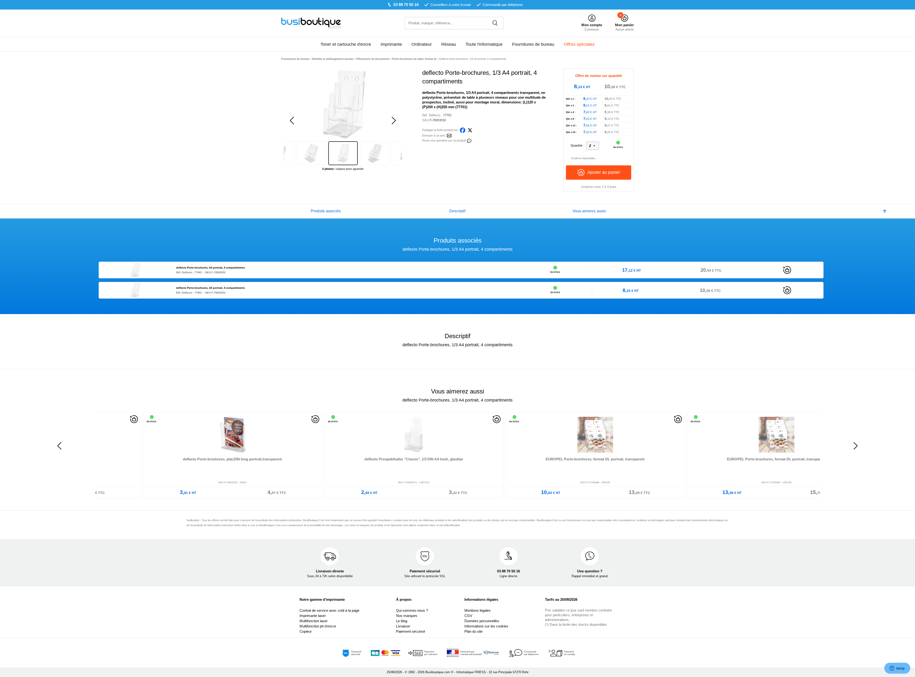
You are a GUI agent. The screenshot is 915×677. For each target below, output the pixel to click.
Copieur (306, 631)
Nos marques (406, 616)
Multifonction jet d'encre (318, 626)
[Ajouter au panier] (787, 270)
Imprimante (391, 44)
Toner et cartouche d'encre (345, 44)
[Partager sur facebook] (462, 130)
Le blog (401, 621)
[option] (343, 104)
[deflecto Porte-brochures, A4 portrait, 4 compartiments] (135, 270)
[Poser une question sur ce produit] (469, 140)
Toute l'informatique (484, 44)
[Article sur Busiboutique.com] (449, 135)
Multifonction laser (314, 621)
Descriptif (457, 211)
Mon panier (624, 25)
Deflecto (434, 115)
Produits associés (326, 211)
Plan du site (473, 631)
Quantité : (577, 145)
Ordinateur (422, 44)
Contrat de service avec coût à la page (329, 610)
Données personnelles (481, 621)
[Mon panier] (624, 18)
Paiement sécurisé (410, 631)
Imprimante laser (313, 616)
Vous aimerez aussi (589, 211)
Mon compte (591, 25)
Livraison (403, 626)
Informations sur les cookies (486, 626)
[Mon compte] (591, 18)
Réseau (448, 44)
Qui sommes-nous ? (412, 610)
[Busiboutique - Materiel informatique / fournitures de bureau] (311, 23)
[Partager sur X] (470, 130)
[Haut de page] (885, 211)
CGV (468, 616)
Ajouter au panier (603, 172)
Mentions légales (477, 610)
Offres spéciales (579, 44)
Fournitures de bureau (533, 44)
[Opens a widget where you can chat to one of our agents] (897, 669)
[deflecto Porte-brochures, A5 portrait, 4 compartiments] (135, 290)
